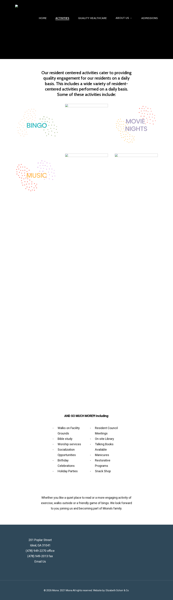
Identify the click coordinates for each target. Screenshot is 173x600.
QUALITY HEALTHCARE (92, 18)
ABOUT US (122, 18)
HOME (43, 18)
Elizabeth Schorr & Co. (117, 590)
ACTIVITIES (62, 18)
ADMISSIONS (149, 18)
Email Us (40, 561)
